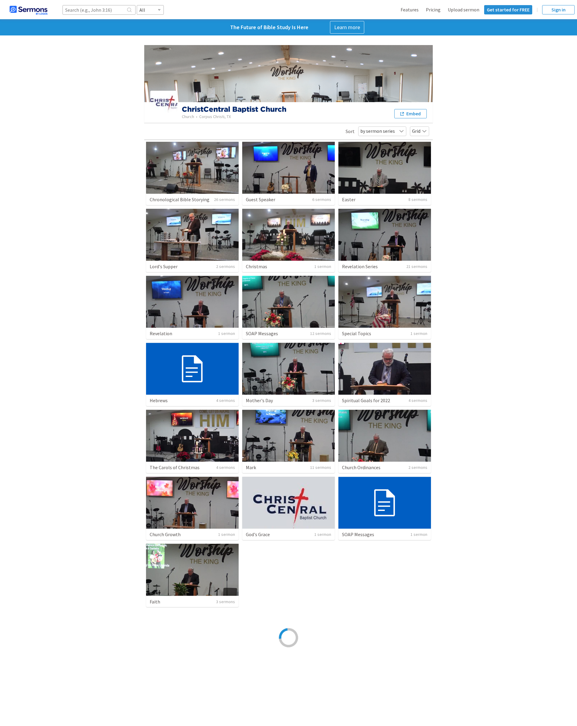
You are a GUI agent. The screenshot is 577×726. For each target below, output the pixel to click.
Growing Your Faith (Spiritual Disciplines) (384, 602)
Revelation (161, 333)
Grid (416, 131)
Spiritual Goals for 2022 (366, 400)
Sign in (558, 10)
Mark (251, 467)
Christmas (256, 266)
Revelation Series (360, 266)
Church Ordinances (361, 467)
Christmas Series (263, 669)
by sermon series (377, 131)
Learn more (347, 27)
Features (410, 10)
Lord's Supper (164, 266)
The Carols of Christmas (175, 467)
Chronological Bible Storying (179, 199)
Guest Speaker (260, 199)
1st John (351, 669)
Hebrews (159, 400)
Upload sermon (463, 10)
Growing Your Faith (265, 602)
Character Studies (168, 669)
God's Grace (258, 534)
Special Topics (356, 333)
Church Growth (165, 534)
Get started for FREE (508, 10)
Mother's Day (259, 400)
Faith (155, 602)
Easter (349, 199)
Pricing (433, 10)
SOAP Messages (262, 333)
